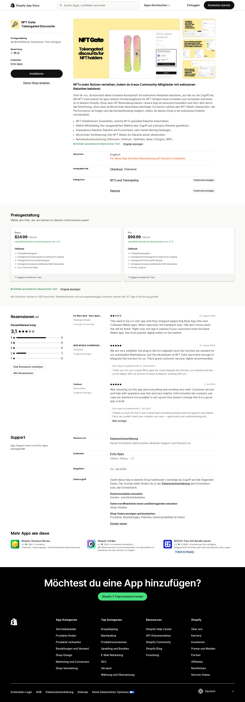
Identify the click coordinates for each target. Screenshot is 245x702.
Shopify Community (158, 642)
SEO (103, 661)
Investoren (198, 642)
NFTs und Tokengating (124, 180)
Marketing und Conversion (72, 661)
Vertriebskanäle (66, 629)
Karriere (196, 635)
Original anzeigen (133, 144)
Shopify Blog (154, 648)
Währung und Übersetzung (117, 674)
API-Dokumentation (158, 635)
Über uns (196, 629)
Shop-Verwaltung (67, 668)
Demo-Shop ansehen (36, 83)
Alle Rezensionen (23, 373)
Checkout (116, 169)
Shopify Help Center (159, 629)
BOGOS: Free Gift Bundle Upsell (192, 540)
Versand (106, 668)
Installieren (37, 73)
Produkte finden (66, 635)
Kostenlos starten (219, 5)
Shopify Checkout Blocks (35, 540)
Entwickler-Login (21, 692)
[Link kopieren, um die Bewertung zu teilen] (103, 315)
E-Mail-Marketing (112, 655)
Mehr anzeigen (119, 421)
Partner (196, 655)
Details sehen (118, 523)
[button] (46, 544)
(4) (18, 52)
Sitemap (83, 692)
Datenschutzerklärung (124, 438)
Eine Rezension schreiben (28, 366)
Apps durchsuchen (155, 5)
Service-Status (200, 674)
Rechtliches (198, 668)
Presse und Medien (203, 648)
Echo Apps (17, 63)
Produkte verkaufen (68, 642)
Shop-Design (64, 655)
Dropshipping (109, 629)
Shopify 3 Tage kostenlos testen (122, 596)
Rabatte (115, 190)
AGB (39, 692)
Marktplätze (108, 635)
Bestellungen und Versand (72, 648)
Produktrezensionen (114, 642)
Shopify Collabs (107, 540)
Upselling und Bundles (115, 648)
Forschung (152, 655)
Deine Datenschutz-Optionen (110, 692)
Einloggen (193, 5)
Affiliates (197, 661)
